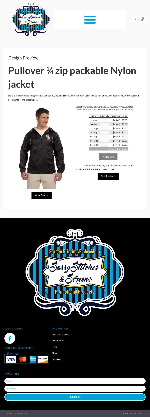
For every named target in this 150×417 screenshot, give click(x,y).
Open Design (41, 195)
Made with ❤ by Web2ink (134, 413)
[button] (90, 19)
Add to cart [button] (108, 156)
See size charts (108, 176)
